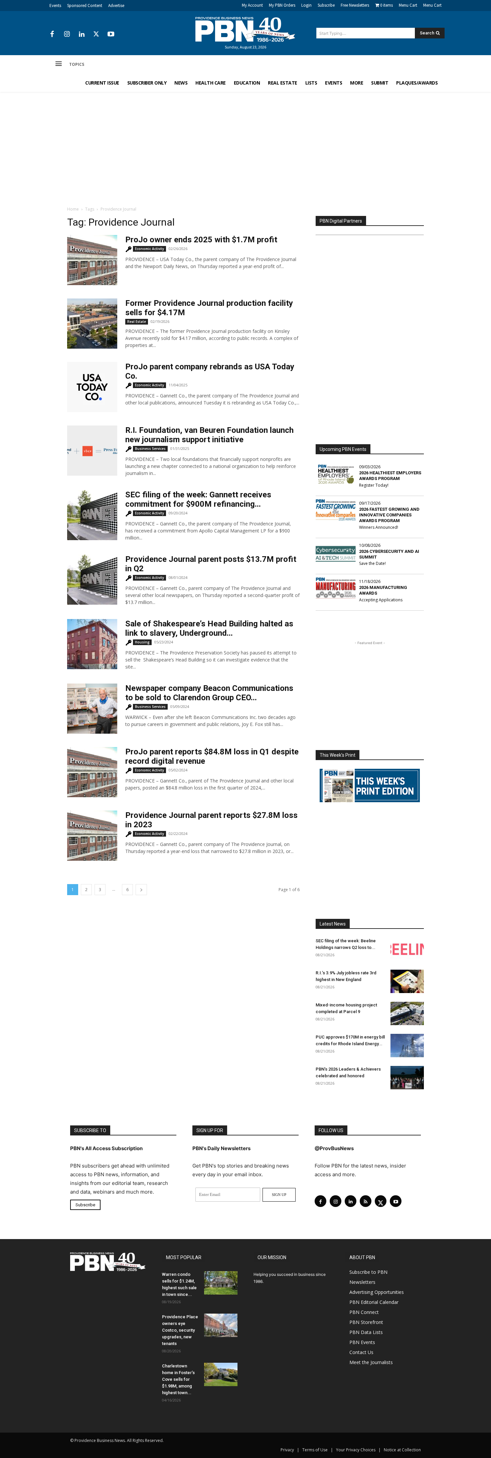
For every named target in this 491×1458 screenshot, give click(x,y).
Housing (142, 642)
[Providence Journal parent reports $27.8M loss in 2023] (92, 836)
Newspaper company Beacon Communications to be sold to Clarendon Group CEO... (209, 693)
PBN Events (362, 1342)
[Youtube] (111, 34)
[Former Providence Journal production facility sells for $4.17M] (92, 323)
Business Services (150, 448)
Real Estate (136, 321)
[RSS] (365, 1201)
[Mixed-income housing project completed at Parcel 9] (407, 1013)
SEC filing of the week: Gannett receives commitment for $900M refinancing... (198, 499)
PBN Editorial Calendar (373, 1302)
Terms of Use (315, 1450)
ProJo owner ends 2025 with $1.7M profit (201, 239)
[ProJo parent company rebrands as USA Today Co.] (92, 387)
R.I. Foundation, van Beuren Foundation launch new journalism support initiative (209, 435)
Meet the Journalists (371, 1362)
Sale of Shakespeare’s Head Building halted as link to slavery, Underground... (209, 628)
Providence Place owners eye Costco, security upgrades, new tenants (180, 1330)
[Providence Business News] (245, 29)
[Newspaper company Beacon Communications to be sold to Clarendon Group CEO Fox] (92, 709)
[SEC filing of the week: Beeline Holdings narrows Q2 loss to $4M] (407, 949)
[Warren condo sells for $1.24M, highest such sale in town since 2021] (220, 1283)
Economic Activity (149, 248)
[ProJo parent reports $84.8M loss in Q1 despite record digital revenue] (92, 772)
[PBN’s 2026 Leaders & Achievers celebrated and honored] (407, 1077)
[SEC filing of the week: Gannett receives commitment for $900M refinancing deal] (92, 515)
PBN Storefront (366, 1322)
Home (73, 209)
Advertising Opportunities (376, 1292)
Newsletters (362, 1282)
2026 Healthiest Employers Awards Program (390, 475)
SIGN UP (279, 1195)
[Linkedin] (81, 34)
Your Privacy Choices (355, 1450)
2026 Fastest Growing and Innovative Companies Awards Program (389, 515)
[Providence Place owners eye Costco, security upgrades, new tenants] (220, 1325)
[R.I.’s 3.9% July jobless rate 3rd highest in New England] (407, 981)
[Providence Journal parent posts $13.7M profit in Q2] (92, 580)
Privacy (287, 1450)
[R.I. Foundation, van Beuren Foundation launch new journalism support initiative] (92, 451)
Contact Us (361, 1352)
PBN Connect (364, 1312)
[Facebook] (52, 34)
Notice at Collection (402, 1450)
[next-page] (141, 889)
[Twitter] (96, 34)
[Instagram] (66, 34)
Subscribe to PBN (368, 1272)
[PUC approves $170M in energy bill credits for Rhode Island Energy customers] (407, 1045)
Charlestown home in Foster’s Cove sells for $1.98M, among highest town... (178, 1379)
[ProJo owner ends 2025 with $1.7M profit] (92, 260)
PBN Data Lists (366, 1332)
